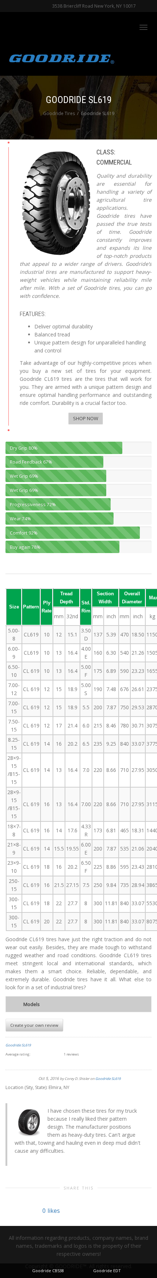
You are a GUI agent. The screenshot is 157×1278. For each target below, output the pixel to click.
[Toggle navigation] (143, 27)
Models (31, 1004)
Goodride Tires (59, 113)
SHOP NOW (85, 418)
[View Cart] (124, 26)
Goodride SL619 (18, 1045)
